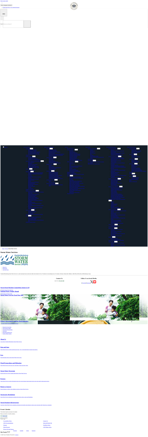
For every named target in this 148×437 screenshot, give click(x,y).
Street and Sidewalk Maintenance (55, 167)
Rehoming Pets (134, 165)
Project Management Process (116, 221)
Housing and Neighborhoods (33, 182)
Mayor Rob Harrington (32, 149)
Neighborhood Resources (53, 172)
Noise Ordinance (31, 162)
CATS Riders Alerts (47, 427)
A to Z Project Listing (115, 216)
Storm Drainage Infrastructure (74, 171)
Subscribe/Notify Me (47, 423)
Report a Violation (52, 158)
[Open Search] (2, 18)
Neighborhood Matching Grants (54, 177)
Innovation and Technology (33, 184)
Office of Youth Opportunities (33, 194)
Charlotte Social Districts (32, 197)
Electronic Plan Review (115, 172)
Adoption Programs (132, 148)
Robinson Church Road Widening (117, 223)
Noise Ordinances (52, 160)
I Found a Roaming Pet (135, 156)
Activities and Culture (50, 179)
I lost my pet (133, 157)
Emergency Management (92, 148)
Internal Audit (30, 185)
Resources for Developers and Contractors (56, 154)
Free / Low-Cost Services (136, 169)
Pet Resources (131, 163)
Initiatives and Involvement (31, 190)
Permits (68, 175)
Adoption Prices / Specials (136, 150)
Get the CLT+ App (31, 212)
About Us (71, 162)
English (11, 2)
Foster (130, 180)
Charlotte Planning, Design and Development (117, 199)
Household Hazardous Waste (74, 155)
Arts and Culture (52, 182)
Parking (50, 165)
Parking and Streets (49, 164)
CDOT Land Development (74, 182)
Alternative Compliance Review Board (35, 207)
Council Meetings (29, 156)
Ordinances (30, 163)
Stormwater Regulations (73, 170)
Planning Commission (115, 207)
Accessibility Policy (7, 421)
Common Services (114, 203)
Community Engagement (53, 174)
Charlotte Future (111, 224)
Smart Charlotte (111, 228)
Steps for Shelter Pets (133, 181)
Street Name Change (52, 168)
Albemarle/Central (114, 182)
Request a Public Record (71, 173)
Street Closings (51, 166)
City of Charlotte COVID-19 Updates (97, 161)
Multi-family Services (73, 152)
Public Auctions (114, 190)
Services (66, 147)
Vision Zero (30, 193)
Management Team (134, 178)
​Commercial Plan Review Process (117, 157)
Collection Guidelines (73, 156)
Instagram (33, 430)
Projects (70, 168)
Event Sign (71, 180)
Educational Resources (7, 332)
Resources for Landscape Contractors (117, 197)
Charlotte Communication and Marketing (35, 172)
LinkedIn (21, 430)
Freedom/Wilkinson (114, 185)
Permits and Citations (135, 164)
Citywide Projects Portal (113, 209)
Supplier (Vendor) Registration (116, 189)
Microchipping (134, 155)
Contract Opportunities (115, 188)
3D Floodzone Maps (7, 328)
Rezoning (112, 206)
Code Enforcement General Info (54, 162)
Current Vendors (114, 191)
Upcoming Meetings (32, 157)
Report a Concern (72, 169)
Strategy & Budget (31, 186)
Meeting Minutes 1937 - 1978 (33, 167)
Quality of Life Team (32, 208)
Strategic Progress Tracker (30, 222)
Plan (91, 154)
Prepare (91, 149)
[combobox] (6, 5)
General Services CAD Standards (117, 195)
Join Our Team (6, 269)
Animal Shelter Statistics (133, 179)
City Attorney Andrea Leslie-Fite (34, 151)
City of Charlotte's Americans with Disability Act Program (34, 217)
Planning (112, 201)
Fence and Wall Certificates (74, 184)
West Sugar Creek (114, 181)
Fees (70, 164)
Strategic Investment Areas (116, 239)
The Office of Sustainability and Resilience (36, 191)
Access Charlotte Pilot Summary (117, 229)
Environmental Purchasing (115, 198)
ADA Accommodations (8, 423)
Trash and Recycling (71, 149)
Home (3, 248)
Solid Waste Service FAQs (74, 159)
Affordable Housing (52, 149)
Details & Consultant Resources (116, 196)
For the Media (30, 213)
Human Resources (31, 183)
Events (50, 181)
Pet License (133, 167)
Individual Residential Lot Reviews (117, 177)
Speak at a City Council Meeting (34, 159)
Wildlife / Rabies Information (136, 170)
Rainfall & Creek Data (7, 327)
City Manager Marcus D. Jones (33, 154)
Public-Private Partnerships (116, 154)
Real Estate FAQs (114, 215)
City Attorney (30, 188)
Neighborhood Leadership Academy (55, 175)
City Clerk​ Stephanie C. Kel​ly (33, 152)
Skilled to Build (111, 241)
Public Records (6, 427)
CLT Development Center (113, 156)
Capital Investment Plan (115, 225)
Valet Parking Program (73, 189)
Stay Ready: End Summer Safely (94, 163)
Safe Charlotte (90, 162)
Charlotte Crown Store (30, 189)
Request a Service (70, 193)
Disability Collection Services (74, 154)
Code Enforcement (49, 157)
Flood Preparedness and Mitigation (75, 165)
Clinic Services (132, 159)
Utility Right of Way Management (75, 181)
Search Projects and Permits (116, 160)
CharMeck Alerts (46, 425)
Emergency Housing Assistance (54, 151)
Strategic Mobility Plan (113, 226)
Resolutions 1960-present (32, 164)
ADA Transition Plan (32, 219)
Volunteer (131, 172)
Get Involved (48, 171)
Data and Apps (72, 163)
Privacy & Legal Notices (8, 429)
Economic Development (113, 148)
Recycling (71, 150)
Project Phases (113, 213)
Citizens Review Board (32, 195)
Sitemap (5, 425)
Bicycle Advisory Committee (33, 198)
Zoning (112, 202)
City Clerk (30, 175)
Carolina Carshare (52, 169)
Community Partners (135, 177)
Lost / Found (131, 154)
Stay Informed (92, 152)
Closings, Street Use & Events (74, 176)
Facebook (15, 430)
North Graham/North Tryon (116, 180)
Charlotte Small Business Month (117, 155)
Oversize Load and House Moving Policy (77, 188)
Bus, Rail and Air (70, 148)
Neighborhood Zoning (53, 150)
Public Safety (88, 147)
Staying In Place (52, 152)
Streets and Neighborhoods (49, 147)
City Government (26, 147)
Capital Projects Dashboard (116, 220)
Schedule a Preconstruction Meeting (117, 165)
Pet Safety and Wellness (135, 168)
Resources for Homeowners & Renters (56, 155)
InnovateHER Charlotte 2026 (116, 235)
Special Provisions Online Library (117, 187)
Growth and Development (111, 147)
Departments (28, 171)
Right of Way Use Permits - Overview (76, 183)
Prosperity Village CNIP (115, 212)
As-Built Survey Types (115, 174)
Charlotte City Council (32, 150)
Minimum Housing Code (53, 161)
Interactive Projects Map (7, 329)
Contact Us (28, 155)
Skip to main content (4, 0)
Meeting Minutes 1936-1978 (33, 166)
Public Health (90, 160)
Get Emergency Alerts (94, 156)
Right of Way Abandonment (74, 185)
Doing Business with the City (114, 186)
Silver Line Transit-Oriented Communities (116, 240)
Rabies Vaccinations (135, 161)
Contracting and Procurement (33, 178)
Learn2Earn (113, 230)
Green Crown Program (32, 199)
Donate (130, 173)
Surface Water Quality (7, 333)
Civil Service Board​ (31, 196)
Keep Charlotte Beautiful (53, 173)
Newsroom (5, 268)
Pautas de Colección (73, 157)
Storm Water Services (71, 161)
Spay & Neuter (134, 160)
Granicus (16, 434)
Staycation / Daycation (135, 151)
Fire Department (91, 159)
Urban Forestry (113, 161)
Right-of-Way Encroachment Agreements (77, 186)
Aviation (29, 187)
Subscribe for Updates (32, 211)
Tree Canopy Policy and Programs (117, 208)
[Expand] (31, 147)
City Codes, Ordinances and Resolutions (33, 161)
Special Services (72, 151)
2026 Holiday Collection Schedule (75, 160)
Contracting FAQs (114, 193)
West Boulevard (114, 184)
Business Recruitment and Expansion (117, 152)
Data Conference (114, 232)
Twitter (27, 430)
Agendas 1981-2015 (32, 165)
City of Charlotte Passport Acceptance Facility (75, 174)
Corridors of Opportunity (113, 178)
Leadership (28, 148)
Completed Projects (114, 222)
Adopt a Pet (133, 149)
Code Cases (51, 159)
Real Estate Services (52, 156)
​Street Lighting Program (50, 183)
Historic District (114, 204)
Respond (91, 155)
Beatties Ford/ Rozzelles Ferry (116, 183)
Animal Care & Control (131, 147)
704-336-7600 (61, 280)
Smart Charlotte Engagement (116, 231)
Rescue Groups (134, 152)
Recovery (92, 151)
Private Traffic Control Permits (75, 190)
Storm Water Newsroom (73, 167)
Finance (29, 181)
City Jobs (27, 168)
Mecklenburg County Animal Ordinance (138, 171)
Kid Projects (133, 174)
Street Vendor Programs (73, 187)
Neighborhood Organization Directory (56, 178)
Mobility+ (110, 237)
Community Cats (134, 162)
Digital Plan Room (114, 173)
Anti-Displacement (31, 202)
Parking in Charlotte (70, 172)
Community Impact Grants (53, 176)
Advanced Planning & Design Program (118, 214)
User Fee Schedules (114, 169)
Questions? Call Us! (114, 164)
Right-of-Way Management (74, 192)
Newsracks (71, 191)
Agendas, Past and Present (33, 158)
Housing (48, 148)
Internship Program (31, 170)
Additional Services (73, 158)
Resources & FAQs (114, 238)
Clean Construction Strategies (116, 194)
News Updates (28, 210)
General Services (31, 180)
